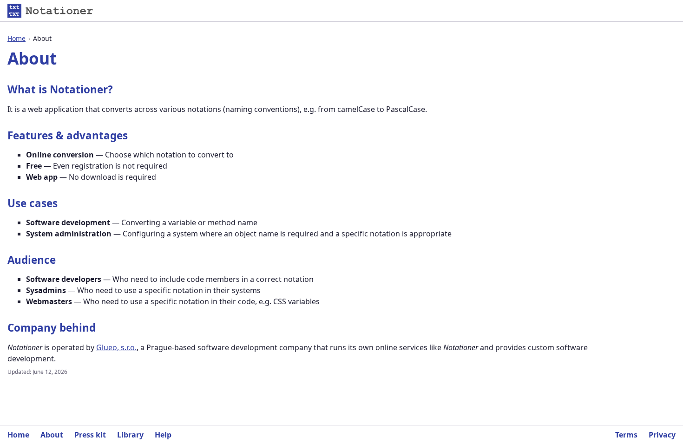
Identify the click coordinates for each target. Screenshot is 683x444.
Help (163, 435)
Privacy (662, 435)
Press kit (90, 435)
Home (16, 38)
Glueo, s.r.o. (116, 347)
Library (130, 435)
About (51, 435)
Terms (626, 435)
